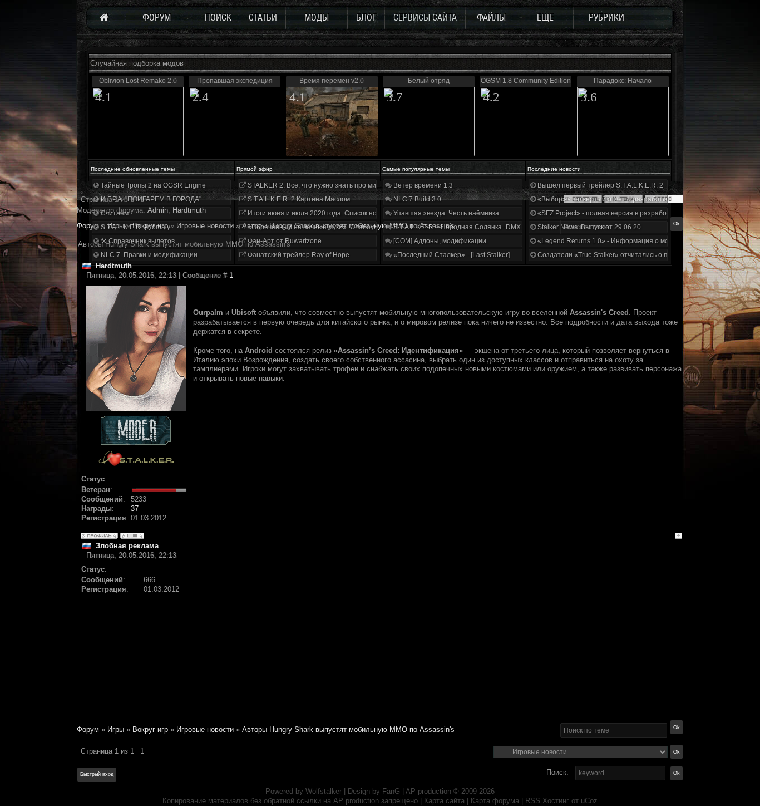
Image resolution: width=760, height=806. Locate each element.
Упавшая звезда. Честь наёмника (445, 213)
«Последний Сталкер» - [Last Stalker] (451, 255)
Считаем (114, 213)
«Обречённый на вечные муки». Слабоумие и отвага (330, 227)
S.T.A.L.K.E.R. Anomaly (134, 227)
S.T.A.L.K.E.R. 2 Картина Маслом (298, 199)
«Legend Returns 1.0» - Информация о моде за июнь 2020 (628, 241)
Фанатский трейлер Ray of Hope (297, 255)
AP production (428, 791)
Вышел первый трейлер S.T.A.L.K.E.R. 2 (599, 185)
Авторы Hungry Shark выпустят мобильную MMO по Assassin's (348, 729)
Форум (88, 226)
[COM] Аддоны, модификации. (440, 241)
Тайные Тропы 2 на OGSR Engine (152, 185)
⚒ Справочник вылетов (137, 241)
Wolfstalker (323, 791)
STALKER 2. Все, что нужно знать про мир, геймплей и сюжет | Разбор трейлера (373, 185)
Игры (115, 729)
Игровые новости (205, 729)
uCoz (589, 801)
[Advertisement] (437, 638)
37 (135, 508)
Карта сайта (444, 801)
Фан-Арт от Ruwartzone (284, 241)
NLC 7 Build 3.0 (416, 199)
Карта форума (495, 801)
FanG (392, 791)
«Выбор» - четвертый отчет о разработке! (603, 199)
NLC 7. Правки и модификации (148, 255)
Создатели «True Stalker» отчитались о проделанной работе (633, 255)
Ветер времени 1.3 (422, 185)
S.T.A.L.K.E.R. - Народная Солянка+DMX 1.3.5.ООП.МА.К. (482, 227)
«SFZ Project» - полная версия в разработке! (607, 213)
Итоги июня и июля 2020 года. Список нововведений (330, 213)
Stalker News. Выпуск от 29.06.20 (588, 227)
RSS (532, 801)
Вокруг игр (150, 729)
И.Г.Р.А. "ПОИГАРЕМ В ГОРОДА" (150, 199)
